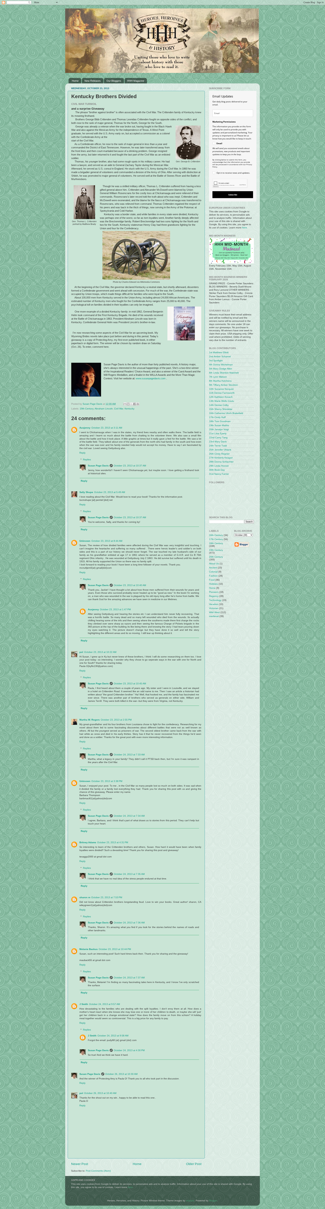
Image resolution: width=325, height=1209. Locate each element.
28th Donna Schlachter (221, 462)
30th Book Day (217, 470)
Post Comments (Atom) (98, 1171)
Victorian (213, 608)
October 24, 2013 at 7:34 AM (129, 816)
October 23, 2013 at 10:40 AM (130, 585)
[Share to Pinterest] (137, 404)
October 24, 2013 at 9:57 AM (104, 1004)
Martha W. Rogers (89, 720)
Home (75, 80)
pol (81, 652)
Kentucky (129, 408)
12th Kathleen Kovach (221, 397)
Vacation (213, 604)
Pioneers (214, 592)
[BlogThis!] (128, 404)
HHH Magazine (135, 80)
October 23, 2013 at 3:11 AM (106, 428)
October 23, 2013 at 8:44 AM (106, 541)
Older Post (193, 1164)
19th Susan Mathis (219, 425)
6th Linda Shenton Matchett (224, 373)
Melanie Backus (88, 949)
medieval (214, 616)
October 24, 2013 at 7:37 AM (129, 977)
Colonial (213, 571)
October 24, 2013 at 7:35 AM (129, 874)
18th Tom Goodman (220, 421)
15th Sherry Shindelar (220, 409)
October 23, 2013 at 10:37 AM (130, 465)
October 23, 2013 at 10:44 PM (115, 949)
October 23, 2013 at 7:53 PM (106, 897)
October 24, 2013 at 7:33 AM (129, 754)
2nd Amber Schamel (220, 356)
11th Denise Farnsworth (222, 393)
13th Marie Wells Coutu (221, 401)
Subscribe (232, 194)
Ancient (213, 567)
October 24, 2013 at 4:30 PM (129, 1050)
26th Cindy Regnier (219, 454)
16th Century (216, 535)
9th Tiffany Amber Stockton (223, 385)
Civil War (118, 408)
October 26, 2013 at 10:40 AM (100, 1093)
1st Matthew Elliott (219, 352)
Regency (214, 596)
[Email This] (125, 404)
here (244, 227)
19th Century (86, 408)
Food (212, 580)
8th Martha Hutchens (220, 381)
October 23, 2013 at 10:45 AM (130, 683)
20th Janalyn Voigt (219, 429)
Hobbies (213, 584)
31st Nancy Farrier (219, 474)
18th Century (216, 543)
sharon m (84, 897)
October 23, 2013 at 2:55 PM (116, 720)
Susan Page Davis (98, 465)
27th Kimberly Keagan (221, 457)
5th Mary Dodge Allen (220, 368)
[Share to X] (131, 404)
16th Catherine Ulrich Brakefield (226, 413)
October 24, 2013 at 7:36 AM (129, 922)
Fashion (213, 576)
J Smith (83, 1004)
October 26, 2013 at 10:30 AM (121, 1074)
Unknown (84, 541)
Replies (87, 459)
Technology (215, 600)
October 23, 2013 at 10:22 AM (100, 652)
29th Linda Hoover (219, 466)
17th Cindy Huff (217, 417)
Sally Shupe (86, 492)
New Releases (92, 80)
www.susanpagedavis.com (151, 378)
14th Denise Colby (219, 405)
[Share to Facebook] (134, 404)
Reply (82, 453)
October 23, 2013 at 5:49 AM (109, 492)
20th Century (216, 557)
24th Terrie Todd (218, 445)
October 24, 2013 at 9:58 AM (113, 1035)
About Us (214, 563)
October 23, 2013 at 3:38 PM (106, 781)
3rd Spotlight (216, 360)
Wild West (214, 612)
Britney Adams (87, 842)
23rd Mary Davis (218, 441)
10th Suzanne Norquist (221, 389)
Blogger (213, 1200)
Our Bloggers (113, 80)
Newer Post (79, 1164)
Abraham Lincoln (104, 408)
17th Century (216, 539)
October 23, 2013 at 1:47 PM (115, 609)
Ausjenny (84, 428)
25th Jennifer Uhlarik (220, 450)
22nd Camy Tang (218, 437)
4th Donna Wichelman (221, 364)
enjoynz (190, 1200)
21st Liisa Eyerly (217, 433)
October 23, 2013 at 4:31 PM (112, 842)
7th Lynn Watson (218, 377)
